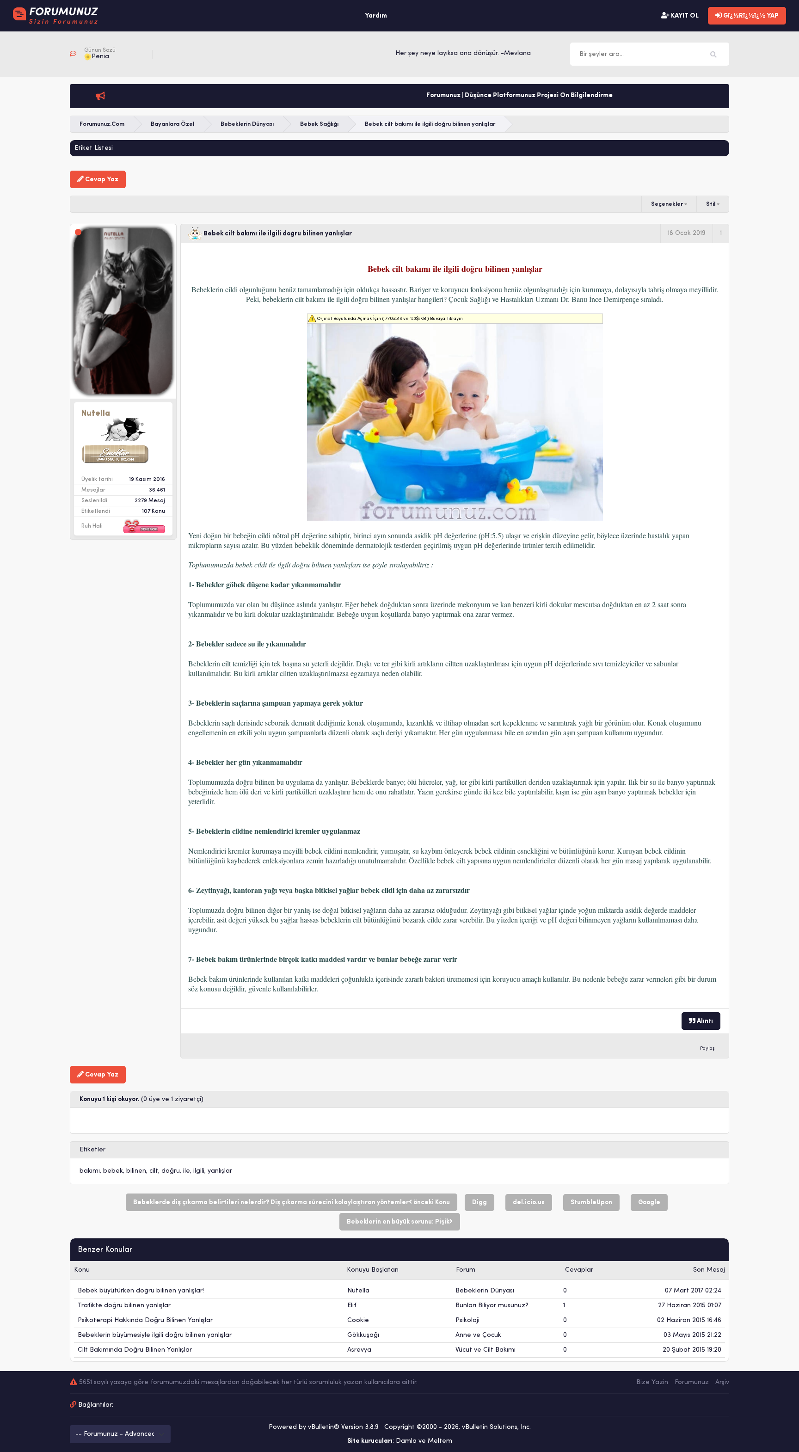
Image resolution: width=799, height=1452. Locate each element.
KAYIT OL (684, 15)
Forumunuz (692, 1382)
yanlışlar (220, 1171)
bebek (113, 1171)
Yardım (376, 15)
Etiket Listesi (93, 148)
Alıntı (704, 1021)
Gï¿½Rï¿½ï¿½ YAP (750, 15)
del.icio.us (529, 1202)
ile (186, 1171)
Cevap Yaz (101, 179)
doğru (170, 1171)
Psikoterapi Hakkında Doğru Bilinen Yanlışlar (145, 1320)
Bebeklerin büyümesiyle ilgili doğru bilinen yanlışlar (155, 1335)
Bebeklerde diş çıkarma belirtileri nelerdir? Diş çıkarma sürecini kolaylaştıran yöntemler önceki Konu (291, 1202)
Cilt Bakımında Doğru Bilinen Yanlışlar (135, 1350)
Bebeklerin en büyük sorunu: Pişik (398, 1221)
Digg (479, 1202)
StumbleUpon (591, 1202)
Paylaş (707, 1048)
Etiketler (92, 1149)
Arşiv (722, 1382)
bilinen (136, 1171)
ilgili (198, 1171)
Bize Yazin (652, 1382)
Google (649, 1202)
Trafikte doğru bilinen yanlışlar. (125, 1305)
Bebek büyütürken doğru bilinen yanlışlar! (141, 1290)
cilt (153, 1171)
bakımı (90, 1171)
